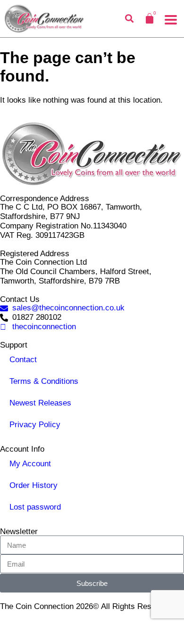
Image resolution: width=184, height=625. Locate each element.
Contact (23, 359)
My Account (30, 463)
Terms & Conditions (43, 381)
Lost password (35, 507)
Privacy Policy (34, 424)
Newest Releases (40, 402)
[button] (170, 19)
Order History (33, 485)
